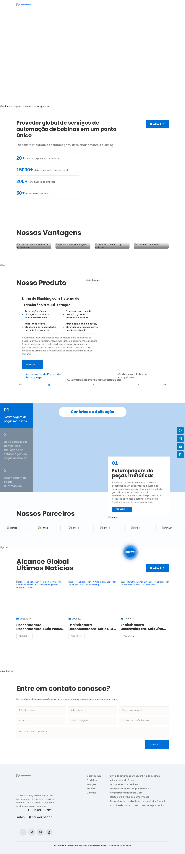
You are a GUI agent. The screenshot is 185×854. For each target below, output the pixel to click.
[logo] (23, 4)
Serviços (91, 784)
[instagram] (40, 832)
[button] (21, 618)
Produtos (59, 4)
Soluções (80, 4)
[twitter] (31, 832)
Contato (91, 792)
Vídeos (70, 4)
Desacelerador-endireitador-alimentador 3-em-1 (137, 801)
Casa (35, 4)
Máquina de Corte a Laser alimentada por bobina (137, 805)
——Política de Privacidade (118, 845)
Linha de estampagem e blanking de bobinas (135, 776)
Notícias (92, 4)
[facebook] (23, 832)
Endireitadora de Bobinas (124, 784)
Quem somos (46, 4)
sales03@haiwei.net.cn (34, 817)
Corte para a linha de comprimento (129, 796)
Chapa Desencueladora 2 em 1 (127, 792)
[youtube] (49, 832)
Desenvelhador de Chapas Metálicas (130, 788)
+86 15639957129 (40, 810)
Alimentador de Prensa (122, 780)
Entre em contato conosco (114, 4)
